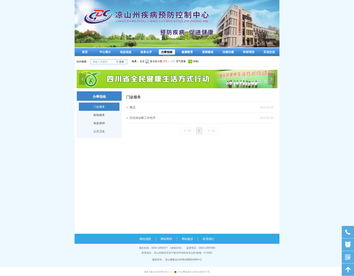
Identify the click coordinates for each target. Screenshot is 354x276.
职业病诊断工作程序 (142, 117)
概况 (132, 107)
